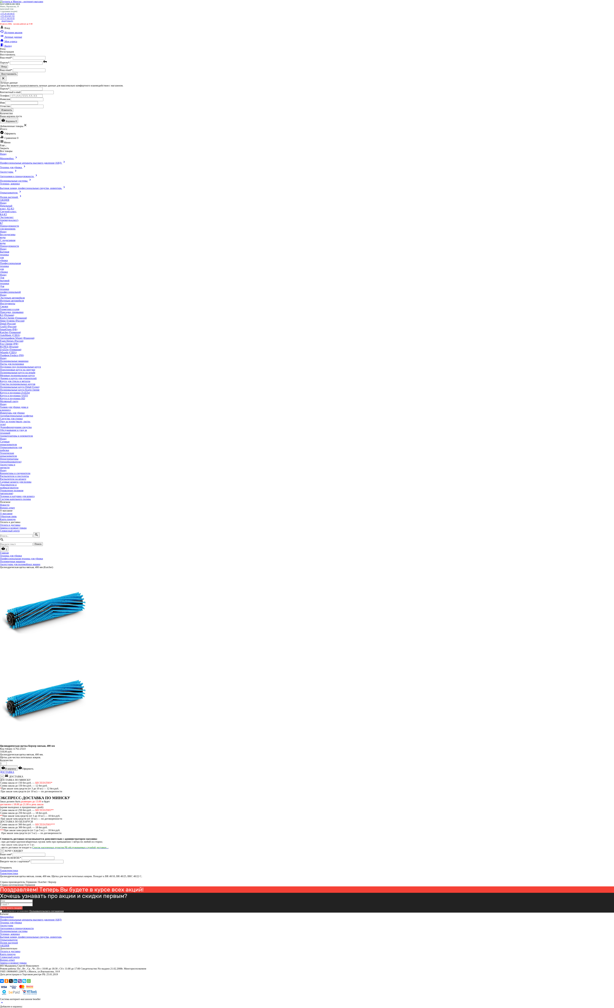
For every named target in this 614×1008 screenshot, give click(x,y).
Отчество (5, 106)
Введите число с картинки (15, 861)
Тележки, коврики (10, 934)
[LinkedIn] (15, 981)
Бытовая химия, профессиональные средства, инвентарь (31, 937)
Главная (4, 552)
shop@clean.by (7, 21)
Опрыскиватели (9, 939)
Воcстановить (8, 74)
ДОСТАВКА (7, 772)
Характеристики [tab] (9, 870)
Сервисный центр (10, 530)
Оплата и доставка (10, 525)
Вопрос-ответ (7, 507)
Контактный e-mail (10, 92)
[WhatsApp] (29, 981)
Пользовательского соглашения (46, 911)
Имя (2, 102)
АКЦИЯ (4, 945)
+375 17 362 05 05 (7, 18)
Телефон (4, 95)
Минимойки (7, 916)
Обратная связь (8, 516)
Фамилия (5, 99)
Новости (4, 505)
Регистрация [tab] (7, 51)
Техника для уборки (11, 922)
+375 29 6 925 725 (7, 16)
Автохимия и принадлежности (17, 928)
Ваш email (6, 57)
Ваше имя (6, 854)
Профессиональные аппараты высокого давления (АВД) (31, 919)
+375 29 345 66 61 (7, 14)
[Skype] (24, 981)
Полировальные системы (14, 931)
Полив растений (9, 942)
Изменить (6, 110)
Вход (4, 66)
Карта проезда (8, 519)
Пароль (4, 62)
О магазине (6, 513)
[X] (11, 981)
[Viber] (20, 981)
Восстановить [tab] (7, 54)
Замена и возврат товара (13, 528)
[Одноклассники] (6, 981)
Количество (6, 760)
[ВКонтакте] (2, 981)
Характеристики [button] (9, 873)
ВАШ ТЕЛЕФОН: (10, 858)
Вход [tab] (2, 48)
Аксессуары (6, 925)
